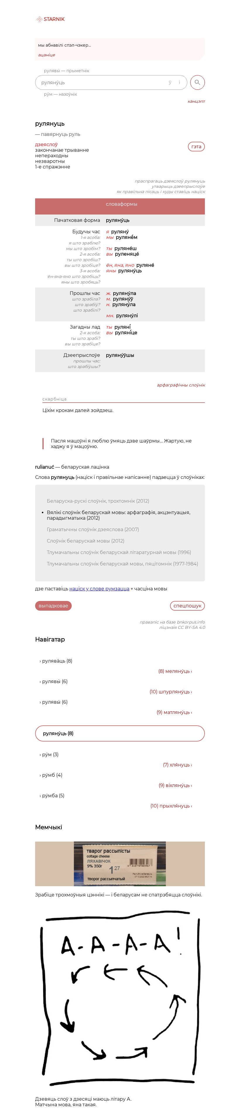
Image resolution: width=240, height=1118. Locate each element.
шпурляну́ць (174, 692)
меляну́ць (177, 671)
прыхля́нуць (175, 806)
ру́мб (48, 775)
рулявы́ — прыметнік (66, 70)
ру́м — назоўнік (60, 94)
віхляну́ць (178, 785)
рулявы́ (51, 681)
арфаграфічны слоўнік (181, 385)
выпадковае (53, 606)
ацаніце (46, 55)
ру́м (47, 754)
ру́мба (50, 795)
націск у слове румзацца (99, 589)
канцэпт (196, 101)
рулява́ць (53, 661)
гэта (196, 146)
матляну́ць (177, 712)
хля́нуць (180, 765)
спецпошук (187, 606)
